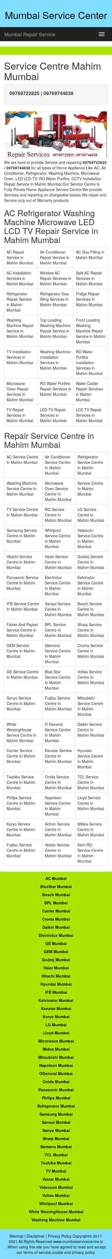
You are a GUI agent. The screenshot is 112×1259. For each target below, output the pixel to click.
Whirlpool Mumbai (56, 1203)
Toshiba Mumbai (56, 1163)
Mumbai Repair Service (29, 34)
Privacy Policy (59, 1236)
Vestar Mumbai (56, 1179)
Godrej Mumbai (56, 959)
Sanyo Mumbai (56, 1130)
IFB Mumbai (56, 992)
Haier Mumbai (56, 967)
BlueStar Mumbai (56, 886)
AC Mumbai (56, 878)
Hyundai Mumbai (56, 984)
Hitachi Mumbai (56, 976)
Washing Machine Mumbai (56, 1219)
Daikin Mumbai (56, 927)
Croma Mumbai (56, 919)
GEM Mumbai (56, 951)
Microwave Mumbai (56, 1041)
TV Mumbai (56, 1171)
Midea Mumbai (56, 1049)
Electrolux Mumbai (56, 935)
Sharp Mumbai (56, 1138)
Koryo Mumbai (56, 1016)
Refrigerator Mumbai (56, 1106)
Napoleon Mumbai (56, 1065)
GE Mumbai (56, 943)
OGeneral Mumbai (56, 1073)
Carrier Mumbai (56, 911)
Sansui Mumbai (56, 1122)
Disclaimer (36, 1236)
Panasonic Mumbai (56, 1089)
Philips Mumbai (56, 1098)
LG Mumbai (56, 1024)
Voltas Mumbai (56, 1195)
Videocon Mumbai (56, 1187)
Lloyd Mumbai (56, 1032)
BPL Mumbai (56, 902)
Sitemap (16, 1236)
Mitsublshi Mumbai (56, 1057)
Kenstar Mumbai (56, 1008)
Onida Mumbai (56, 1081)
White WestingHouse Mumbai (56, 1211)
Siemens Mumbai (56, 1146)
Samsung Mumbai (56, 1114)
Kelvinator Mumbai (56, 1000)
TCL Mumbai (56, 1154)
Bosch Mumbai (56, 894)
